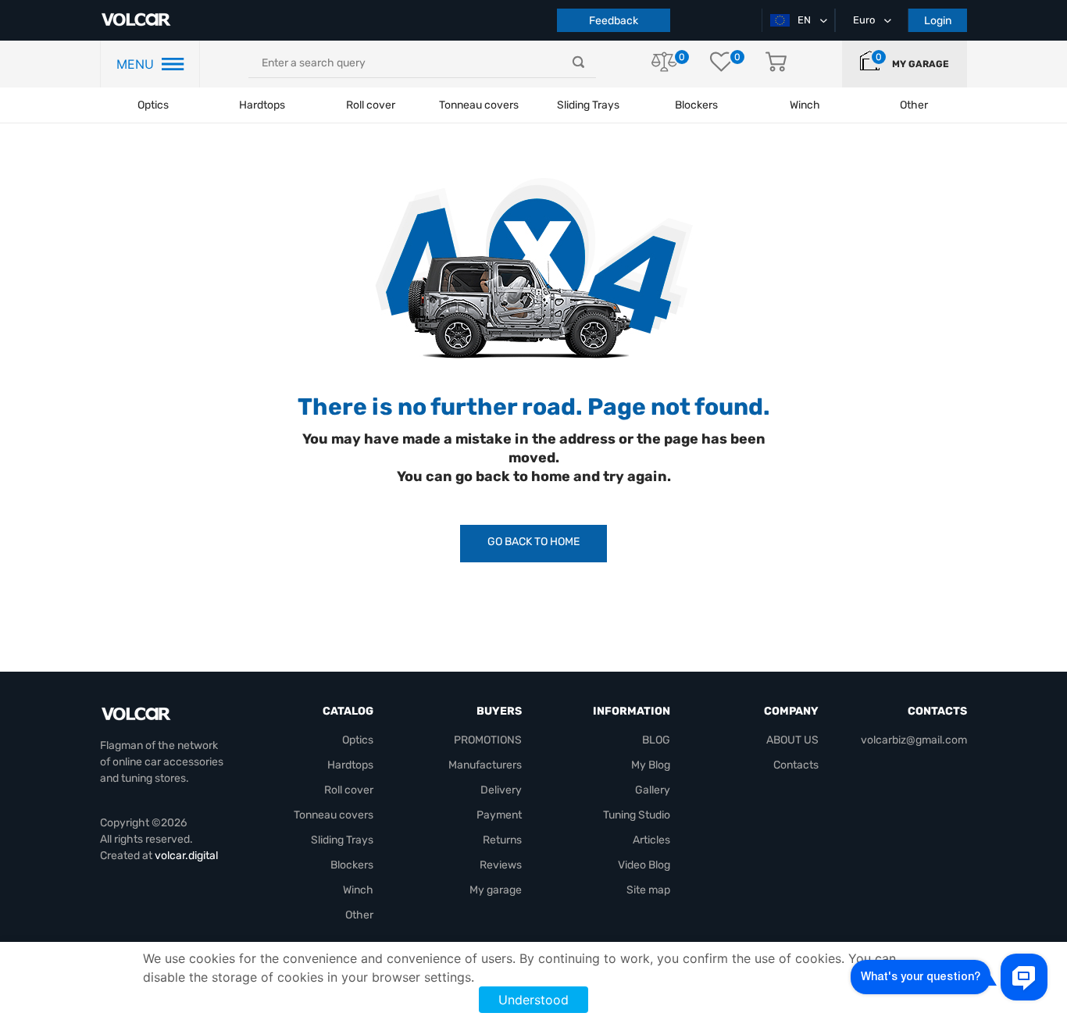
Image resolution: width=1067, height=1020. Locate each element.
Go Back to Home (533, 541)
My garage (920, 64)
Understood (533, 1000)
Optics (153, 105)
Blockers (351, 865)
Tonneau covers (479, 105)
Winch (358, 890)
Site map (648, 890)
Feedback (613, 20)
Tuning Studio (636, 815)
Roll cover (370, 105)
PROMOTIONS (488, 740)
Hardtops (262, 105)
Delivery (501, 790)
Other (359, 915)
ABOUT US (792, 740)
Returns (502, 840)
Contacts (796, 765)
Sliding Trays (588, 105)
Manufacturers (485, 765)
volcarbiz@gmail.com (914, 740)
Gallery (652, 790)
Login (937, 20)
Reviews (501, 865)
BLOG (656, 740)
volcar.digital (186, 855)
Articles (651, 840)
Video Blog (644, 865)
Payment (499, 815)
